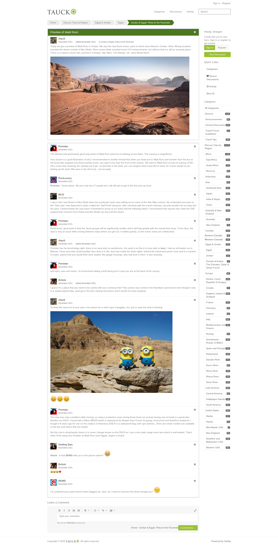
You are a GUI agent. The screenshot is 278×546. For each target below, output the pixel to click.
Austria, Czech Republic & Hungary (217, 280)
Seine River (217, 382)
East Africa (217, 159)
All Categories (212, 108)
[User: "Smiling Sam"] (53, 446)
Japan (217, 193)
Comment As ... (188, 527)
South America (217, 404)
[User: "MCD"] (53, 196)
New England (217, 433)
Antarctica (217, 176)
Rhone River (217, 376)
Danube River (217, 359)
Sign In (216, 3)
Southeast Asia (217, 188)
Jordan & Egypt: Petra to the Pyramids (117, 42)
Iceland (217, 313)
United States (217, 410)
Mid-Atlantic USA (217, 427)
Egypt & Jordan (217, 244)
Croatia (217, 288)
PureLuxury (65, 178)
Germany (217, 308)
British (62, 280)
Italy (217, 319)
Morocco (217, 171)
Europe (217, 273)
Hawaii (217, 421)
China (217, 205)
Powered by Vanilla (221, 541)
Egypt (217, 250)
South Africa (217, 165)
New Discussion (217, 54)
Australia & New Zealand (217, 212)
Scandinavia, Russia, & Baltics (217, 341)
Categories (159, 11)
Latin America (217, 388)
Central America (217, 393)
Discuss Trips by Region (217, 147)
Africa (217, 154)
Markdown (71, 523)
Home (134, 527)
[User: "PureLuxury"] (53, 180)
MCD (61, 194)
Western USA (217, 447)
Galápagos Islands (217, 399)
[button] (194, 32)
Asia (217, 182)
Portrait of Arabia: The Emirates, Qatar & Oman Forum (217, 264)
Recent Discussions (213, 78)
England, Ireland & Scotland (217, 295)
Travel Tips (217, 139)
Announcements (217, 119)
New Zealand (217, 225)
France (217, 302)
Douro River (217, 365)
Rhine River (217, 371)
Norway (217, 334)
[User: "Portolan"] (53, 148)
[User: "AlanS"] (53, 40)
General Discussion (217, 125)
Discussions (176, 11)
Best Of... (211, 93)
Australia (217, 219)
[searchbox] (215, 11)
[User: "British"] (53, 281)
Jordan (217, 255)
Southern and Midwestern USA (217, 440)
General (217, 113)
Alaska (217, 416)
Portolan (63, 146)
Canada (217, 230)
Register (226, 3)
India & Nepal (217, 199)
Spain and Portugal (217, 348)
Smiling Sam (65, 444)
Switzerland (217, 354)
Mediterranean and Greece (217, 326)
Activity (190, 11)
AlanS (61, 38)
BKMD (62, 480)
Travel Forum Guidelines (217, 132)
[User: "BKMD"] (53, 482)
